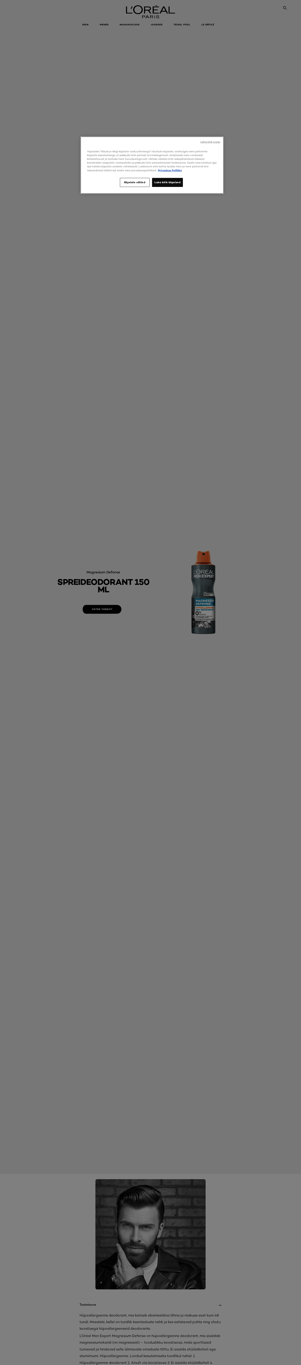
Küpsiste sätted (134, 182)
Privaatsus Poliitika (170, 170)
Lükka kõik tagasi (210, 141)
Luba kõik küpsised (167, 182)
